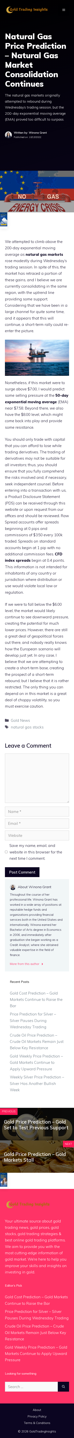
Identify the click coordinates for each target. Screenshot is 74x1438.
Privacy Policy (37, 1416)
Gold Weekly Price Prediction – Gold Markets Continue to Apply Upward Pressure (36, 1062)
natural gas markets (44, 254)
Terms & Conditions (37, 1423)
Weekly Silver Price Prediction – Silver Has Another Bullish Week (37, 1083)
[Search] (63, 1387)
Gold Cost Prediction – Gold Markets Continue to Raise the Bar (36, 999)
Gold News (20, 720)
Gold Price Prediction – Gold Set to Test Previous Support (36, 1125)
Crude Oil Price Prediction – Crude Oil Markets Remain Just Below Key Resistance (37, 1041)
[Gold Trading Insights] (26, 9)
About (37, 1410)
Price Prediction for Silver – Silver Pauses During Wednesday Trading (33, 1020)
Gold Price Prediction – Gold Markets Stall (35, 1157)
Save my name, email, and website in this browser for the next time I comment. (35, 852)
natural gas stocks (27, 727)
